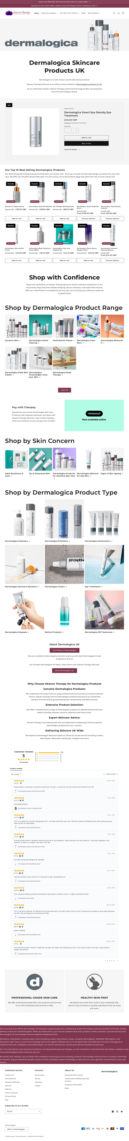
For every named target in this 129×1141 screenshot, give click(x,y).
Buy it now (86, 143)
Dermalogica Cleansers (16, 541)
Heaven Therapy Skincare (18, 1136)
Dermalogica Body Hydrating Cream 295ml (40, 249)
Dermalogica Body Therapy (62, 373)
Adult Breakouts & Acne (14, 474)
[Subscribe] (39, 1111)
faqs (6, 1100)
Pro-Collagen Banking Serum (63, 206)
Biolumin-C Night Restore (14, 206)
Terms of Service (11, 1093)
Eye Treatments (92, 587)
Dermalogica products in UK (89, 84)
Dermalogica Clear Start (86, 341)
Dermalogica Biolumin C (112, 341)
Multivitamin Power (62, 340)
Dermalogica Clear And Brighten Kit (61, 249)
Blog (67, 1088)
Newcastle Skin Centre (74, 1075)
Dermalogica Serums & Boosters (21, 587)
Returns (8, 1086)
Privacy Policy (10, 1096)
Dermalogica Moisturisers (97, 541)
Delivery (8, 1089)
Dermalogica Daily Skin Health (16, 373)
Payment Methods (12, 1082)
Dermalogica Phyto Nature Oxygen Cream (87, 249)
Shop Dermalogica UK (64, 670)
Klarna (37, 1079)
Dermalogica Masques (16, 632)
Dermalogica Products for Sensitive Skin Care (64, 474)
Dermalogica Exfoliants (56, 541)
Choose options (88, 219)
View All (64, 390)
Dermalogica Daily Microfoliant (40, 206)
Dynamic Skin (11, 340)
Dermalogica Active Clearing (38, 341)
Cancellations (10, 1079)
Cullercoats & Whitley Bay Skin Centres (77, 1080)
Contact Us (9, 1075)
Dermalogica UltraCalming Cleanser (110, 207)
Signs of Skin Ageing (111, 473)
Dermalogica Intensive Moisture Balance (109, 249)
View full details (71, 149)
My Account (39, 1075)
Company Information (73, 1085)
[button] (49, 13)
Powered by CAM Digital (35, 1136)
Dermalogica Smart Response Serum (88, 207)
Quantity (67, 126)
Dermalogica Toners (55, 587)
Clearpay (38, 1082)
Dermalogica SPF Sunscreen (99, 632)
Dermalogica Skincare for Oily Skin (88, 474)
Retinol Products (53, 632)
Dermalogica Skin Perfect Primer (14, 249)
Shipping (67, 123)
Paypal (37, 1086)
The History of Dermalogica (64, 650)
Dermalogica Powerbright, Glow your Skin (38, 374)
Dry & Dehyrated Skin (39, 473)
